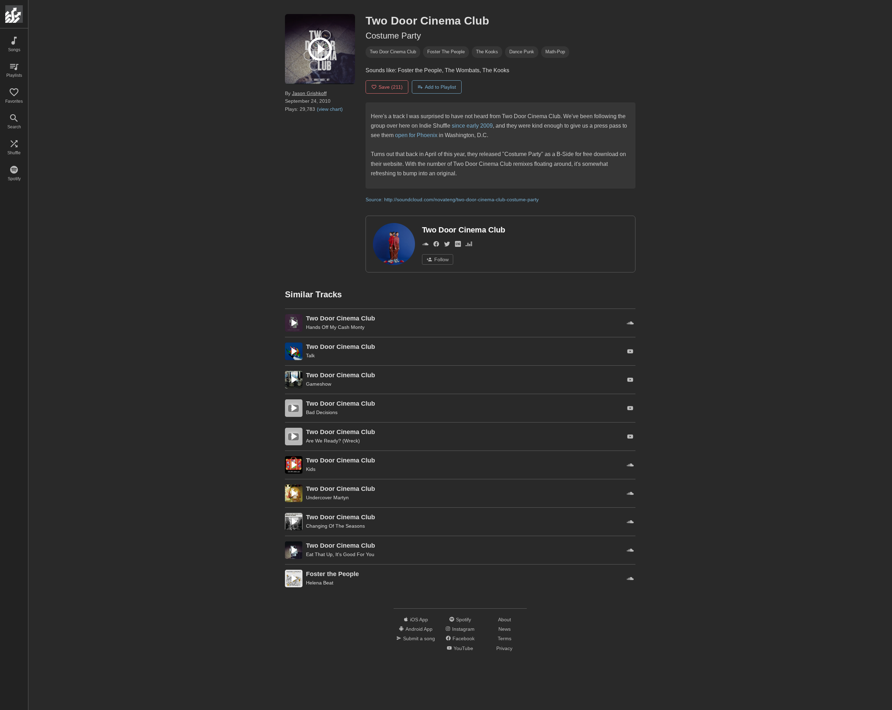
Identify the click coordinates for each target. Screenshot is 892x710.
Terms (504, 638)
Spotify (463, 619)
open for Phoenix (416, 135)
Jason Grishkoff (309, 93)
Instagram (463, 629)
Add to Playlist (440, 87)
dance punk (521, 51)
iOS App (419, 619)
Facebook (463, 638)
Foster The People (446, 51)
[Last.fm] (458, 245)
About (504, 619)
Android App (419, 629)
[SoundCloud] (425, 245)
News (504, 629)
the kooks (487, 51)
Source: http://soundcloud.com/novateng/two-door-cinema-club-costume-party (452, 199)
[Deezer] (468, 245)
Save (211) (391, 87)
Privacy (504, 648)
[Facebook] (436, 245)
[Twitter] (447, 245)
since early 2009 (472, 126)
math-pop (555, 51)
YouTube (463, 648)
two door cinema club (393, 51)
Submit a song (419, 638)
